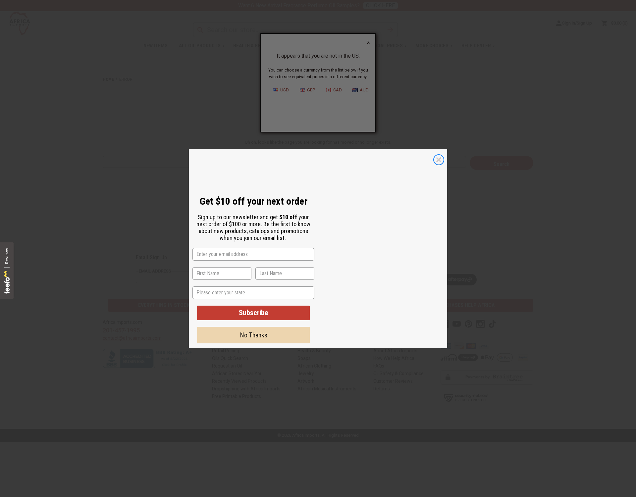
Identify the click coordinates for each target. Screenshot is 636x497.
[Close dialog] (438, 159)
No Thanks (253, 335)
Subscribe (253, 313)
